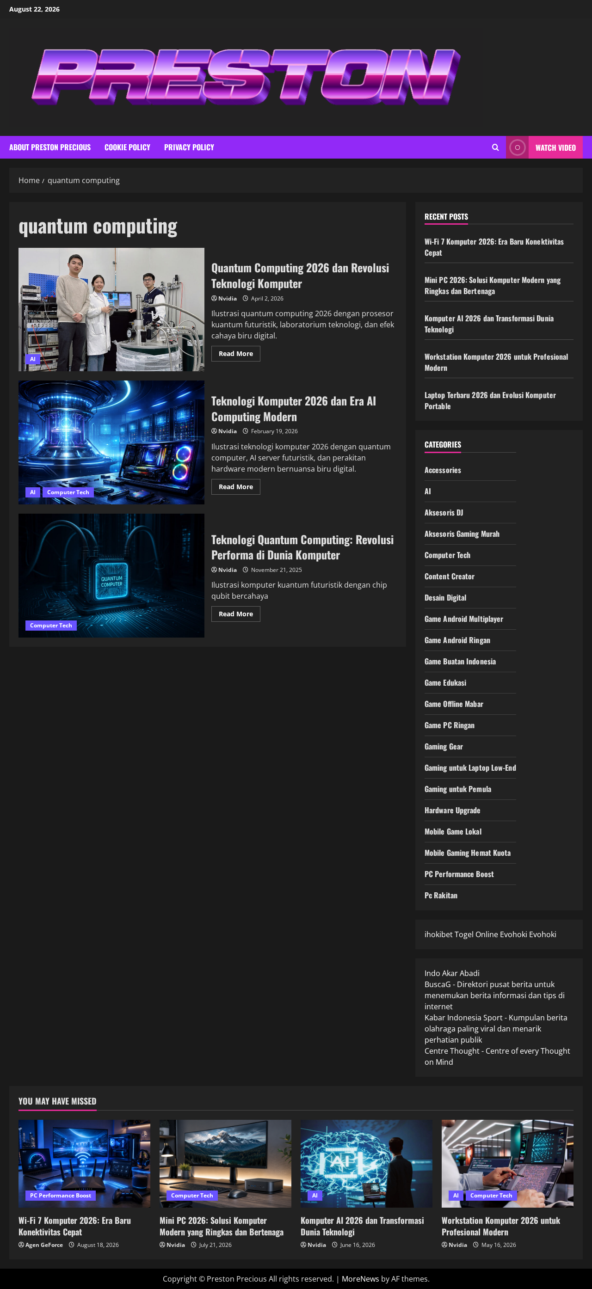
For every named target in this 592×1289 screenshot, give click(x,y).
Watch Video (556, 147)
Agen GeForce (44, 1245)
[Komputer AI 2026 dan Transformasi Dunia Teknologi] (366, 1164)
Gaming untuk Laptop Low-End (470, 767)
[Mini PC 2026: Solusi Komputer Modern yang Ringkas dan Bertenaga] (225, 1164)
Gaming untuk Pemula (458, 788)
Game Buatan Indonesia (460, 661)
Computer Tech (68, 492)
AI (33, 359)
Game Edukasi (445, 682)
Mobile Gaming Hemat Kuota (468, 852)
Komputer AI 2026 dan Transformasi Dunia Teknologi (362, 1226)
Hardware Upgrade (453, 810)
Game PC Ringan (450, 724)
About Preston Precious (50, 147)
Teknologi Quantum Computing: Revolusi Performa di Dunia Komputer (111, 576)
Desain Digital (445, 597)
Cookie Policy (127, 147)
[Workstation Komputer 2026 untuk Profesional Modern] (508, 1164)
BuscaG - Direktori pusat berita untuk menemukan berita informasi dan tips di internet (495, 995)
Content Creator (450, 576)
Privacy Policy (189, 147)
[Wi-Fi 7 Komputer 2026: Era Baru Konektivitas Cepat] (84, 1164)
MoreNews (360, 1279)
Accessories (443, 469)
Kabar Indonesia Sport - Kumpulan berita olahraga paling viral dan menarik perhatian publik (496, 1029)
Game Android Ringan (457, 639)
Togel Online (476, 934)
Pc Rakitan (441, 895)
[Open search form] (495, 147)
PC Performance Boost (459, 873)
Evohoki (513, 934)
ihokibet (439, 934)
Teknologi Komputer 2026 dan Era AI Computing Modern (111, 442)
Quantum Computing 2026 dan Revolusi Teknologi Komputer (111, 310)
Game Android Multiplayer (464, 618)
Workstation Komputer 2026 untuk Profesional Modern (501, 1226)
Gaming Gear (444, 746)
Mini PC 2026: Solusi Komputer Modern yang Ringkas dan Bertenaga (493, 285)
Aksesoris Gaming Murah (462, 533)
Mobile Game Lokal (453, 831)
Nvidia (227, 298)
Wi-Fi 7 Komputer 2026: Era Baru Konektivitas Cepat (74, 1226)
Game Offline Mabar (454, 703)
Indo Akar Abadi (452, 973)
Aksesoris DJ (444, 512)
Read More (239, 355)
